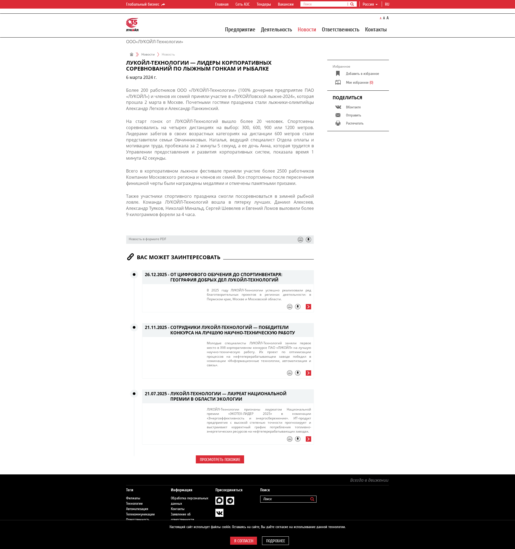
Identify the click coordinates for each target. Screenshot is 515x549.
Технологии (134, 504)
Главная (222, 4)
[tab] (259, 308)
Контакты (376, 29)
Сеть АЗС (243, 4)
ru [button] (387, 4)
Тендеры (264, 4)
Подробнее (275, 541)
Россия (368, 4)
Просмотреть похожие (220, 459)
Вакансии (286, 4)
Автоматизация (137, 509)
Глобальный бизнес (143, 4)
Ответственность (340, 29)
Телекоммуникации (140, 514)
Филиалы (133, 498)
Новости (307, 29)
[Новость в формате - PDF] (308, 239)
